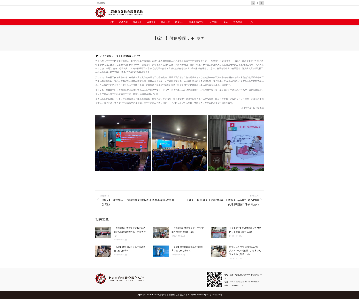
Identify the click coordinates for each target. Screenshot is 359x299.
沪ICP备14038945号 (213, 295)
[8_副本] (179, 143)
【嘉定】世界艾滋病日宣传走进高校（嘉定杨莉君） (129, 248)
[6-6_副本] (236, 143)
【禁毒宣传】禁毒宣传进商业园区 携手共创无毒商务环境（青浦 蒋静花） (130, 232)
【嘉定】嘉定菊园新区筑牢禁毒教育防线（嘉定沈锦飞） (187, 248)
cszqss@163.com (236, 285)
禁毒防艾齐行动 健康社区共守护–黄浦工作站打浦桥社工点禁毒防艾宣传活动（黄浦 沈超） (245, 250)
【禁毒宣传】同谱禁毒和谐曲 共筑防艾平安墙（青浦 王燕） (245, 230)
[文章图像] (103, 232)
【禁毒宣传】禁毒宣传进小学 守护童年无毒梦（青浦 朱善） (188, 230)
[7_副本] (123, 143)
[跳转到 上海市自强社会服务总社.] (97, 56)
